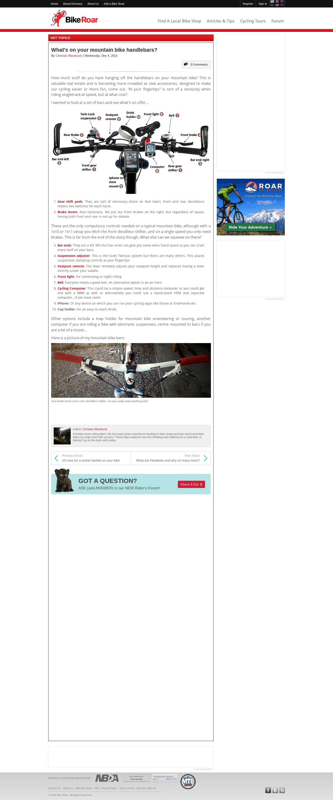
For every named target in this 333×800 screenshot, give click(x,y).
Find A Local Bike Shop (179, 21)
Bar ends (64, 245)
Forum (277, 21)
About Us (93, 3)
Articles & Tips (220, 21)
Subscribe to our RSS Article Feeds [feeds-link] (282, 790)
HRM (80, 293)
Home (54, 3)
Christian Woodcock (94, 429)
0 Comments (199, 64)
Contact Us (54, 788)
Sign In (262, 3)
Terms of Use (126, 788)
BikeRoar (74, 18)
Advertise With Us (146, 788)
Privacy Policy (109, 788)
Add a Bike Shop (114, 3)
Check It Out (190, 484)
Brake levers (67, 212)
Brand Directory (72, 3)
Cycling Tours (253, 21)
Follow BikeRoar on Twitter (275, 790)
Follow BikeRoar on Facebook (268, 790)
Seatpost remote (71, 266)
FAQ (96, 788)
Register (248, 3)
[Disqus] (131, 558)
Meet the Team (83, 788)
